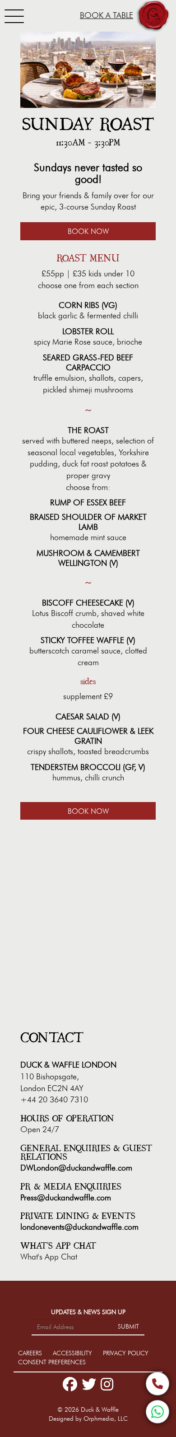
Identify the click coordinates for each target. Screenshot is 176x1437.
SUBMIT (128, 1326)
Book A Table (106, 15)
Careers (31, 1353)
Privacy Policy (125, 1353)
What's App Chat (48, 1257)
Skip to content (33, 42)
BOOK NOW (88, 231)
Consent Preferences (52, 1362)
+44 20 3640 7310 (54, 1100)
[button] (153, 17)
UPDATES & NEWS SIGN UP (88, 1312)
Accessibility (73, 1353)
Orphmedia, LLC (105, 1419)
